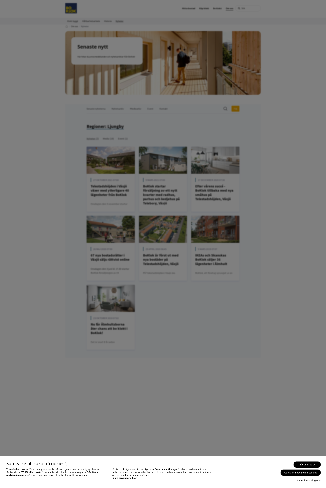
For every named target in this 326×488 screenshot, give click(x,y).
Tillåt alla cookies (307, 464)
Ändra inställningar (307, 480)
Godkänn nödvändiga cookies (300, 472)
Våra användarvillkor (125, 478)
